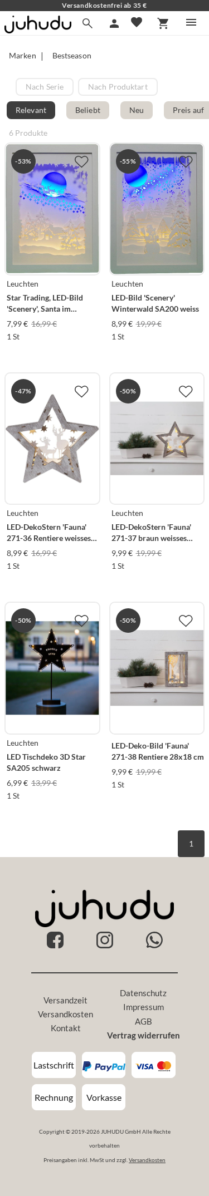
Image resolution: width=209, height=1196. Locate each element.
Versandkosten (65, 1014)
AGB (143, 1021)
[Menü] (191, 22)
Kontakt (66, 1028)
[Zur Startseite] (37, 29)
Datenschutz (143, 993)
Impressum (143, 1007)
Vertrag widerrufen (143, 1035)
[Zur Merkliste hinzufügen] (81, 161)
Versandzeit (65, 1000)
